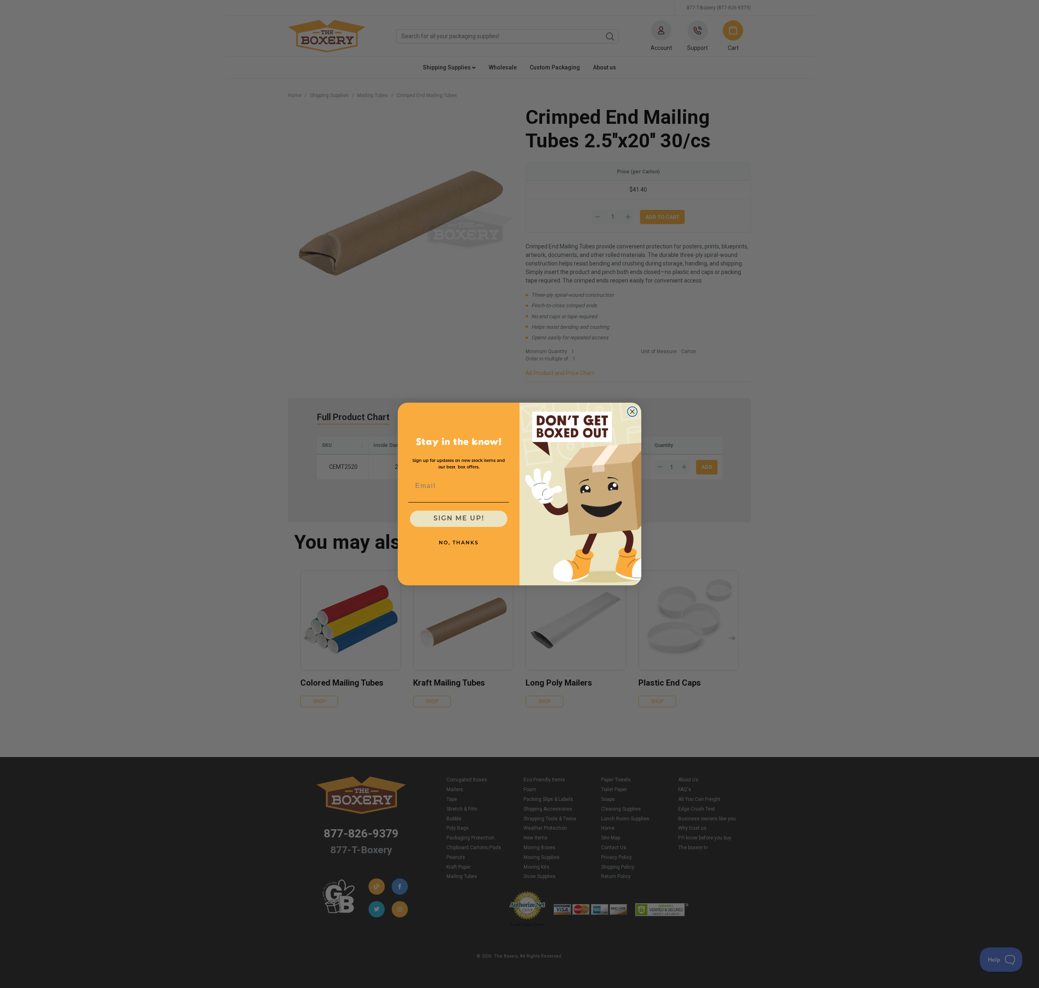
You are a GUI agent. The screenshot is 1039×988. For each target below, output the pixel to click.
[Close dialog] (632, 411)
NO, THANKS (459, 543)
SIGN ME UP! (458, 519)
